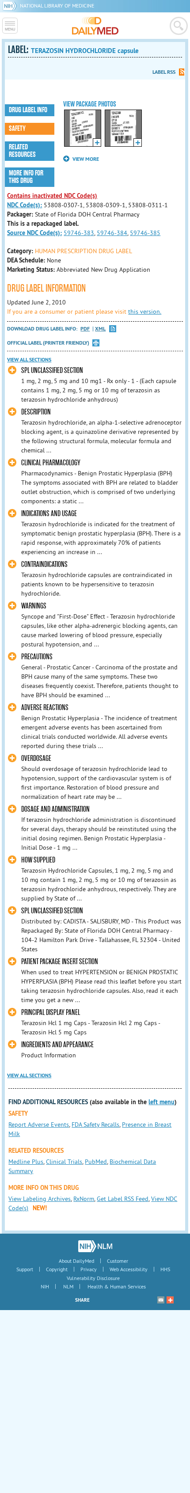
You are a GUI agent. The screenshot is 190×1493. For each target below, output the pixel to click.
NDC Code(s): (24, 205)
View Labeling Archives (39, 1199)
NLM (68, 1286)
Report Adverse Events (38, 1124)
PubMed (96, 1162)
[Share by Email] (160, 1299)
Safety (17, 128)
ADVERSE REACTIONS (44, 707)
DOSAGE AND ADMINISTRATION (55, 809)
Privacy (88, 1269)
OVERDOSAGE (36, 758)
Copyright (57, 1269)
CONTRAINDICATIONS (44, 564)
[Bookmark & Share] (170, 1299)
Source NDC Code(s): (34, 233)
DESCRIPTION (36, 412)
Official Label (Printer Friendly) (48, 342)
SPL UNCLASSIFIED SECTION (52, 370)
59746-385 (145, 233)
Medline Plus (25, 1162)
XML (100, 329)
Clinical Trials (64, 1162)
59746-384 (112, 233)
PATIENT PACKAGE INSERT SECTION (59, 961)
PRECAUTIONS (37, 656)
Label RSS (163, 72)
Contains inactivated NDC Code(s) (52, 196)
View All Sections (29, 359)
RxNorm (83, 1199)
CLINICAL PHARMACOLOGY (50, 462)
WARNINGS (33, 606)
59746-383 (79, 233)
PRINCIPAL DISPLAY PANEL (50, 1012)
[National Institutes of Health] (11, 5)
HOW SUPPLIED (38, 860)
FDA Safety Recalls (95, 1124)
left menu (161, 1102)
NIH (45, 1286)
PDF (85, 329)
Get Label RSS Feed (122, 1199)
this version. (144, 311)
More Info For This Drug (26, 177)
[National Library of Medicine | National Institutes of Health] (95, 1246)
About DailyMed (76, 1260)
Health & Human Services (116, 1286)
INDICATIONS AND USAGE (49, 513)
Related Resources (22, 151)
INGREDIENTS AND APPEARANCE (57, 1044)
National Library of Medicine (57, 5)
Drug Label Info (28, 110)
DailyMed (95, 25)
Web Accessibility (129, 1269)
